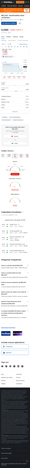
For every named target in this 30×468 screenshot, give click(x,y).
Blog (2, 374)
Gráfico (8, 37)
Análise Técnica (7, 151)
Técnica (15, 37)
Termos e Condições (6, 448)
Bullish (16, 143)
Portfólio (3, 380)
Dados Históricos (12, 40)
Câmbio (4, 6)
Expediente (19, 383)
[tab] (9, 156)
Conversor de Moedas (23, 40)
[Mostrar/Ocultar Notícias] (10, 44)
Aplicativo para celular (6, 377)
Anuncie (18, 377)
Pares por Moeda (12, 6)
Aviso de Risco (4, 458)
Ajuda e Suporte (20, 380)
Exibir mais (15, 111)
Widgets (3, 383)
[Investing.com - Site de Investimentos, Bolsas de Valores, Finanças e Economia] (9, 2)
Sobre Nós (19, 374)
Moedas (20, 6)
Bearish (16, 136)
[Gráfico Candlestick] (3, 44)
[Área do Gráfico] (5, 44)
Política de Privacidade (6, 453)
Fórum (21, 37)
